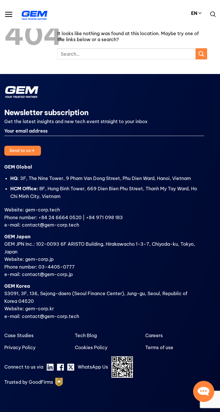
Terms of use (159, 347)
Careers (154, 335)
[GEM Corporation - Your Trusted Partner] (34, 14)
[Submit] (201, 53)
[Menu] (8, 14)
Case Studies (19, 335)
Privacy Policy (20, 347)
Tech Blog (86, 335)
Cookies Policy (91, 347)
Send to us (20, 150)
